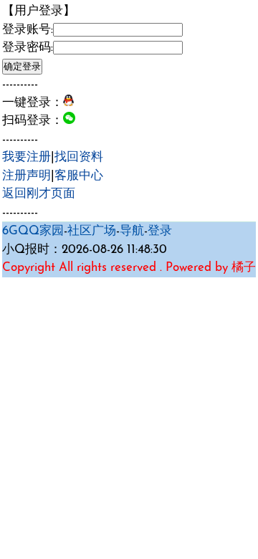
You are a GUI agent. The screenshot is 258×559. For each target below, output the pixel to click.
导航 (132, 231)
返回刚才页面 (38, 194)
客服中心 (78, 176)
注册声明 (26, 176)
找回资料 (78, 157)
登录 (160, 231)
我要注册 (26, 157)
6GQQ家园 (33, 231)
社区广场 (91, 231)
